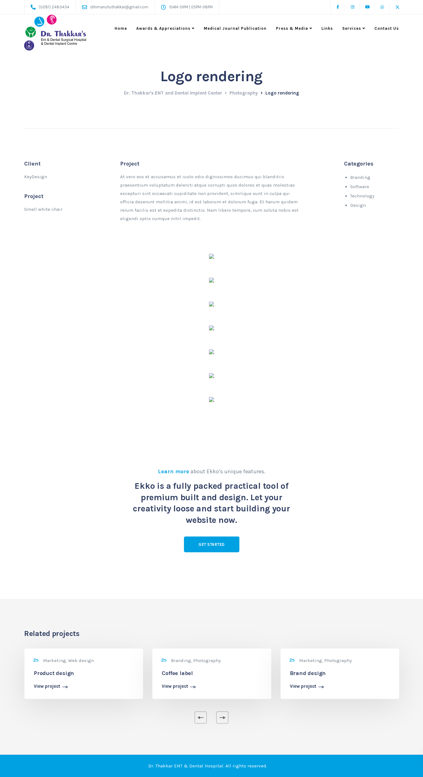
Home (121, 28)
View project (47, 686)
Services (351, 28)
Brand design (308, 673)
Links (327, 28)
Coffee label (177, 673)
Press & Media (292, 28)
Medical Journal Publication (235, 28)
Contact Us (386, 28)
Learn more (173, 471)
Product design (54, 673)
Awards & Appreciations (163, 28)
